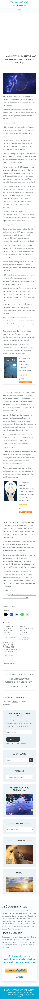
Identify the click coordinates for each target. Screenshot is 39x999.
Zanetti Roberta (24, 500)
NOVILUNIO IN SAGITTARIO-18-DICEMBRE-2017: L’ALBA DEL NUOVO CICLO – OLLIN (10, 647)
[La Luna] (10, 358)
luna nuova (13, 663)
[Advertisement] (19, 33)
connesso (15, 702)
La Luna (22, 361)
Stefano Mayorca (25, 358)
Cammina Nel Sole (16, 989)
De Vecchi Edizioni (25, 371)
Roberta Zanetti (24, 482)
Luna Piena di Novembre (19, 334)
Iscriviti (13, 739)
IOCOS (29, 992)
